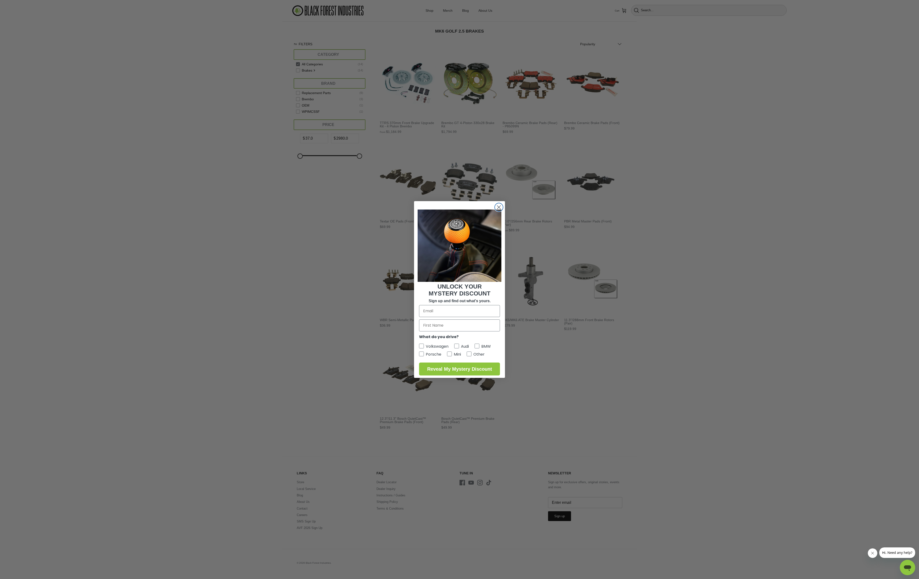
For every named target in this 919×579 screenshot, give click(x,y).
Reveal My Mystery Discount (459, 369)
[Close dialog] (499, 207)
